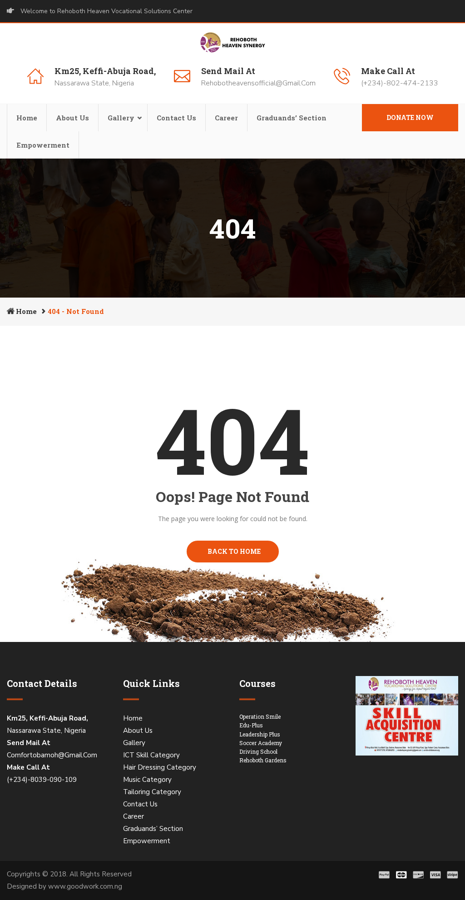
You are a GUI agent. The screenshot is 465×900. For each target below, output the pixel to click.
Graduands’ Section (291, 117)
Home (26, 117)
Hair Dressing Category (159, 767)
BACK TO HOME (233, 551)
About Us (72, 117)
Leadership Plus (259, 734)
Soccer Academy (260, 742)
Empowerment (42, 144)
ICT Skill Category (151, 755)
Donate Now (410, 117)
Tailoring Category (152, 791)
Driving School (258, 751)
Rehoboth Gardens (263, 760)
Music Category (147, 779)
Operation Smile (260, 716)
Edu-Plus (251, 725)
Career (226, 117)
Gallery (121, 117)
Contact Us (176, 117)
